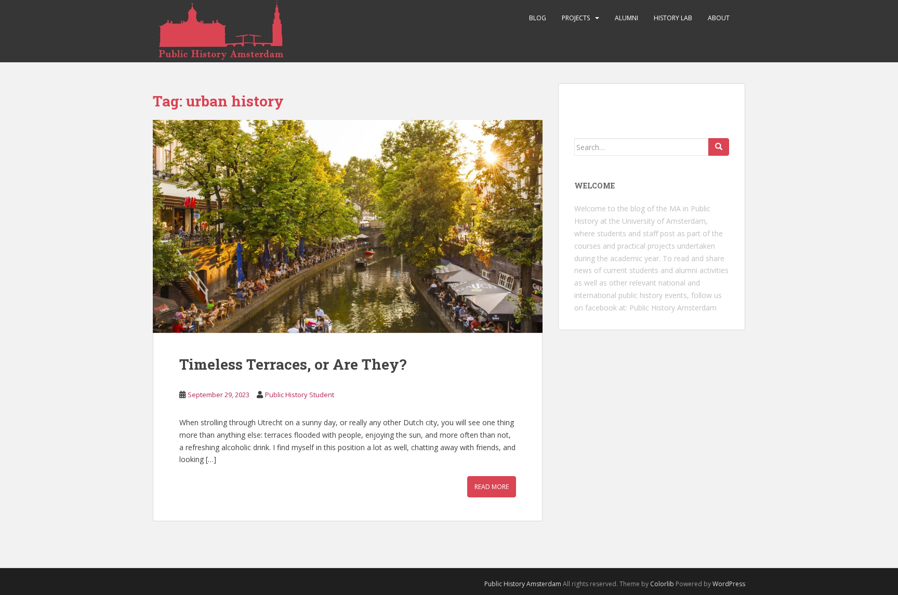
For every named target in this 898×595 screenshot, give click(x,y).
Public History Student (299, 394)
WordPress (728, 583)
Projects (576, 17)
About (719, 17)
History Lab (673, 17)
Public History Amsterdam (673, 308)
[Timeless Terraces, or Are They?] (348, 226)
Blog (537, 17)
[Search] (718, 147)
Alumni (626, 17)
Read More (491, 486)
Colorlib (662, 583)
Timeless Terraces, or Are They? (292, 364)
